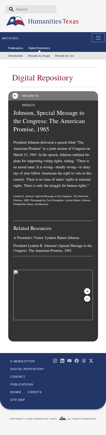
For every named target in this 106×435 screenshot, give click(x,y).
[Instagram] (55, 361)
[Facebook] (77, 361)
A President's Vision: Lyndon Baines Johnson (46, 237)
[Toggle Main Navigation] (98, 37)
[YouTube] (69, 361)
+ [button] (87, 291)
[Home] (15, 21)
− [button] (87, 298)
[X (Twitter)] (91, 361)
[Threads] (84, 361)
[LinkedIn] (62, 361)
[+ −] (53, 295)
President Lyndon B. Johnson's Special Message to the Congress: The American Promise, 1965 (52, 248)
